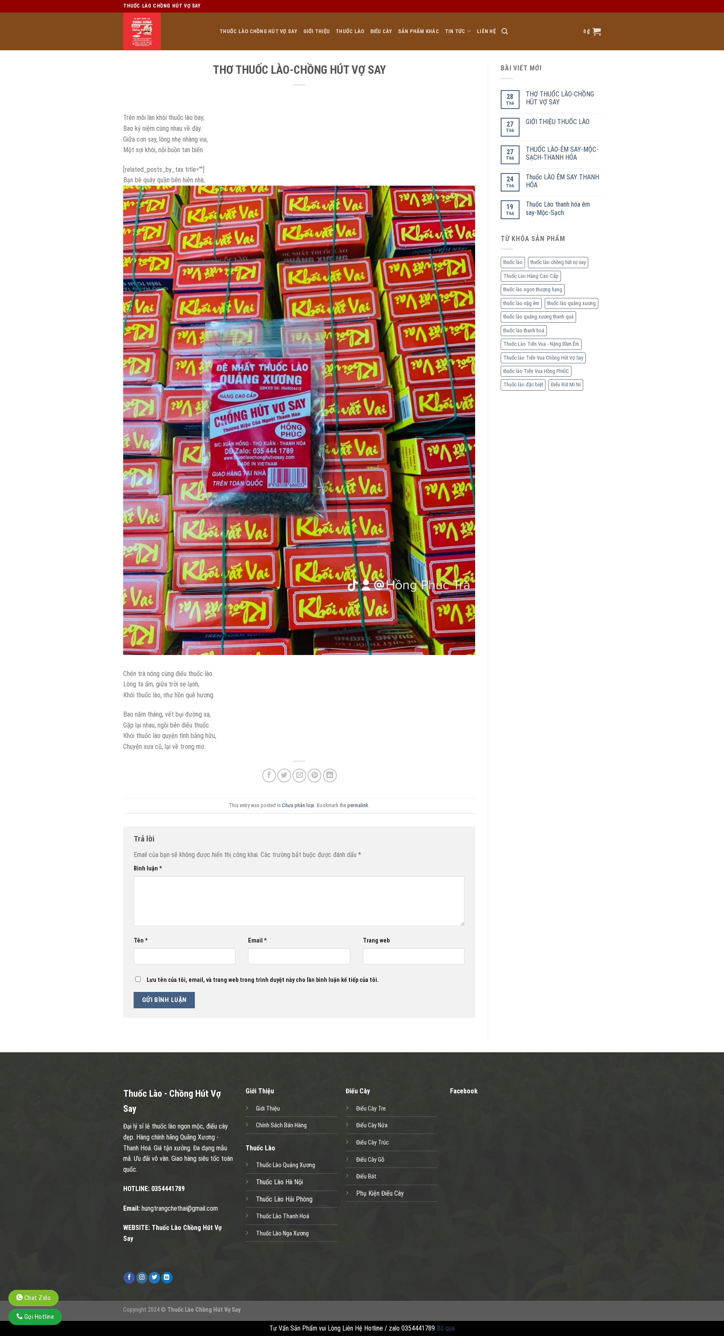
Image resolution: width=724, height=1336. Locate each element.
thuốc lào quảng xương (571, 303)
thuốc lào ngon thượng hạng (532, 289)
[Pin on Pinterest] (314, 775)
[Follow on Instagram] (141, 1278)
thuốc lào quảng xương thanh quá (538, 316)
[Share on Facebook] (269, 775)
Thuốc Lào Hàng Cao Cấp (531, 276)
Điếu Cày (381, 31)
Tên (141, 940)
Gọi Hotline (38, 1316)
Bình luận (148, 868)
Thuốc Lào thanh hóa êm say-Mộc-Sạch (558, 208)
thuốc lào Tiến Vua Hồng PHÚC (536, 371)
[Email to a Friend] (299, 775)
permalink (357, 805)
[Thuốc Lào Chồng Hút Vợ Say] (165, 31)
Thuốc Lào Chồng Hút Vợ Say (203, 1309)
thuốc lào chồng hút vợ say (558, 262)
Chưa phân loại (298, 805)
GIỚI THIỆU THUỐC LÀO (558, 122)
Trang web (376, 940)
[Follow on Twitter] (154, 1278)
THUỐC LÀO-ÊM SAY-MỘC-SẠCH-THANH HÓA (562, 153)
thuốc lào (512, 262)
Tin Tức (455, 31)
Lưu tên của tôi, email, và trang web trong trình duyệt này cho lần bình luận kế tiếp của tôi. (263, 980)
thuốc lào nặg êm (521, 303)
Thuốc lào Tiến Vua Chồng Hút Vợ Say (543, 358)
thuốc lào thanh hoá (523, 330)
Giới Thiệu (316, 31)
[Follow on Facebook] (129, 1278)
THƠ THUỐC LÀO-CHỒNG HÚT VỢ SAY (560, 98)
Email (257, 940)
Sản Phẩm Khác (418, 31)
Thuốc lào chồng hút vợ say (258, 31)
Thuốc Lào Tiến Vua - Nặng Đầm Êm (541, 344)
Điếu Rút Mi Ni (566, 384)
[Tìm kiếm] (505, 31)
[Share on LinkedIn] (330, 775)
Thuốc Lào (350, 31)
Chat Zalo (37, 1298)
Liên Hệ (486, 31)
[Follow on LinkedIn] (167, 1278)
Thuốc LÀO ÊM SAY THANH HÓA (562, 181)
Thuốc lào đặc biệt (523, 384)
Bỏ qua (446, 1328)
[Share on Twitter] (284, 775)
